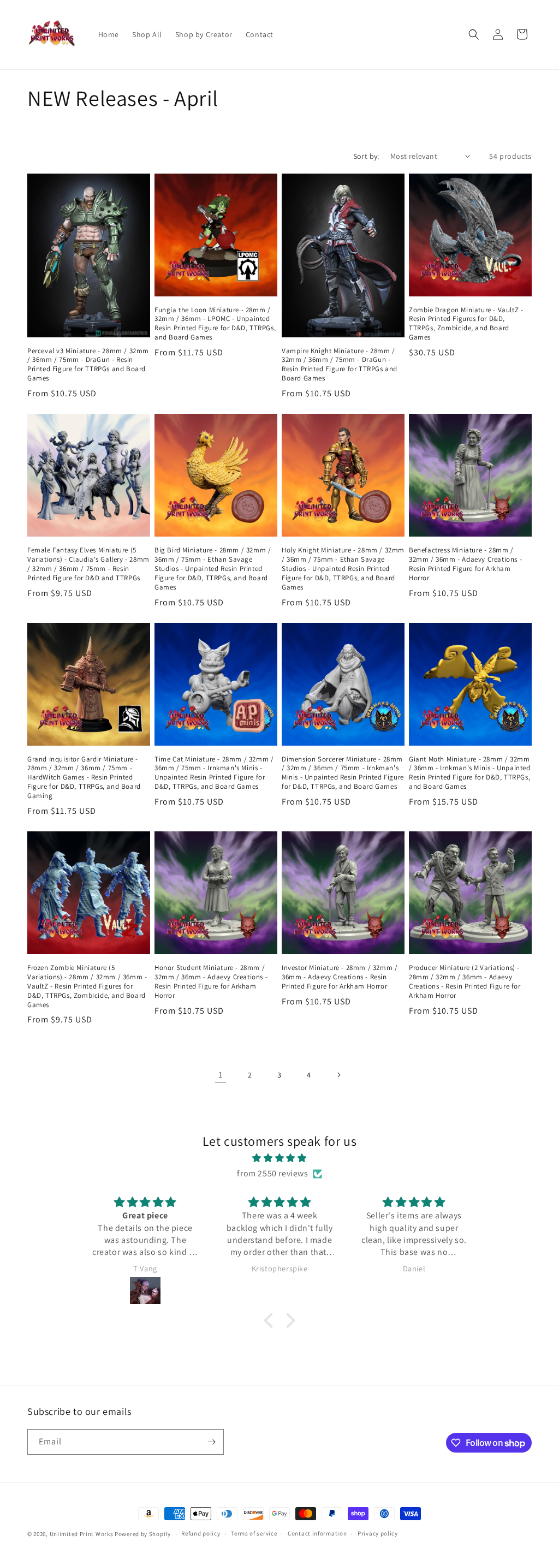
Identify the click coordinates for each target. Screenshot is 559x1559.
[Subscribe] (211, 1442)
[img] (279, 1158)
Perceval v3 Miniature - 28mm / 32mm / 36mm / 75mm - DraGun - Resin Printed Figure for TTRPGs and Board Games (88, 365)
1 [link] (220, 1074)
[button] (474, 34)
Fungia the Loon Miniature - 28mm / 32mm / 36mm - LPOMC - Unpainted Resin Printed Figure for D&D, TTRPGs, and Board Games (215, 324)
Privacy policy (378, 1533)
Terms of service (254, 1533)
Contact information (317, 1533)
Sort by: (366, 156)
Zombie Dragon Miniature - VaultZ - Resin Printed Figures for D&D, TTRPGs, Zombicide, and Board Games (466, 324)
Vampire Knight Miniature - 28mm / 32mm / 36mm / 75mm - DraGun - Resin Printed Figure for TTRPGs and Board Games (339, 365)
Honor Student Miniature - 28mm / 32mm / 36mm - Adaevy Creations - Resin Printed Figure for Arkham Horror (210, 981)
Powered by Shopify (143, 1534)
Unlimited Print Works (82, 1534)
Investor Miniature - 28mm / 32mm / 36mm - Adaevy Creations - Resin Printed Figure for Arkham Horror (339, 977)
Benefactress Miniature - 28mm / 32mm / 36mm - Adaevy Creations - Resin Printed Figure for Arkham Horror (465, 564)
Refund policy (200, 1533)
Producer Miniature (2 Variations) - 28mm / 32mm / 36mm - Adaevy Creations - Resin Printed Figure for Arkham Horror (465, 981)
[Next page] (338, 1075)
